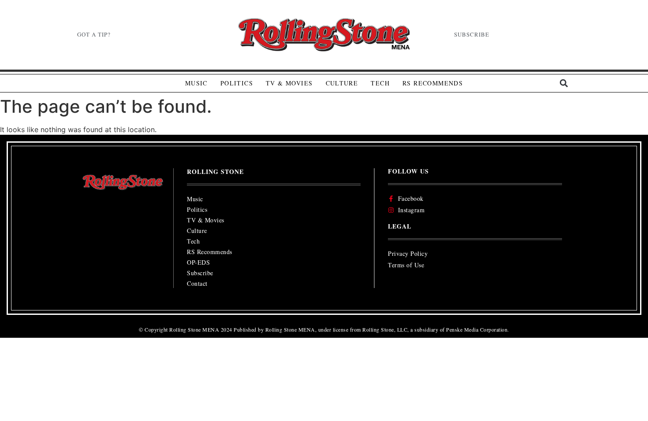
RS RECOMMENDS (432, 83)
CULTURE (342, 83)
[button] (563, 83)
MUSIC (196, 83)
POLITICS (236, 83)
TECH (380, 83)
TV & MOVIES (289, 83)
